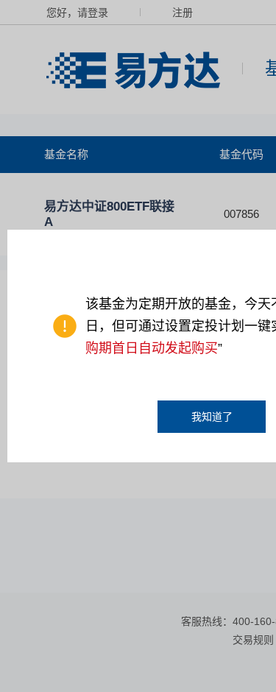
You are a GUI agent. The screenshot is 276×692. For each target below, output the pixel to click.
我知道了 (212, 417)
